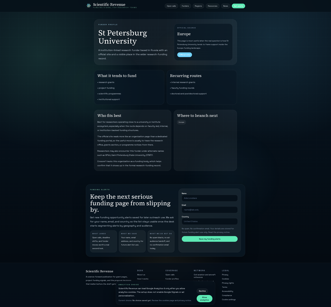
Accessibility (227, 291)
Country (185, 216)
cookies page (168, 300)
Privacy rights (228, 283)
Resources (212, 6)
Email (184, 205)
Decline (202, 291)
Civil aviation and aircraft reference (205, 275)
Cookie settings (229, 299)
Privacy (225, 274)
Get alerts (238, 6)
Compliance (227, 295)
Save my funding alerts (209, 239)
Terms (224, 287)
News (225, 6)
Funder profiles (172, 279)
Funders (185, 6)
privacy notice (223, 232)
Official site (184, 55)
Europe (181, 122)
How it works (142, 279)
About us (141, 274)
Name (184, 193)
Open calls (171, 6)
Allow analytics (204, 298)
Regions (198, 6)
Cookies (225, 279)
